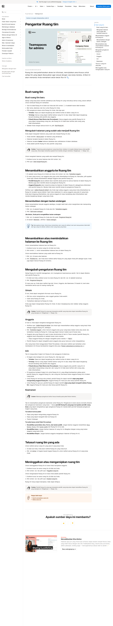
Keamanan (100, 61)
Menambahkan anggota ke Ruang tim (48, 170)
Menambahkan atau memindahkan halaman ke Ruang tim (46, 240)
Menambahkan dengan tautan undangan (103, 40)
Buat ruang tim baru (102, 27)
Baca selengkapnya (69, 549)
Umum (98, 54)
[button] (11, 12)
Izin (98, 59)
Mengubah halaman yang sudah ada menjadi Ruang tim (102, 31)
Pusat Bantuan (29, 13)
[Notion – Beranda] (3, 6)
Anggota (99, 56)
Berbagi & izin (39, 13)
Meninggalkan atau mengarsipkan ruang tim (52, 462)
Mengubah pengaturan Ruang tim (45, 269)
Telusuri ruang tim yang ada (42, 442)
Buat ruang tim (34, 91)
